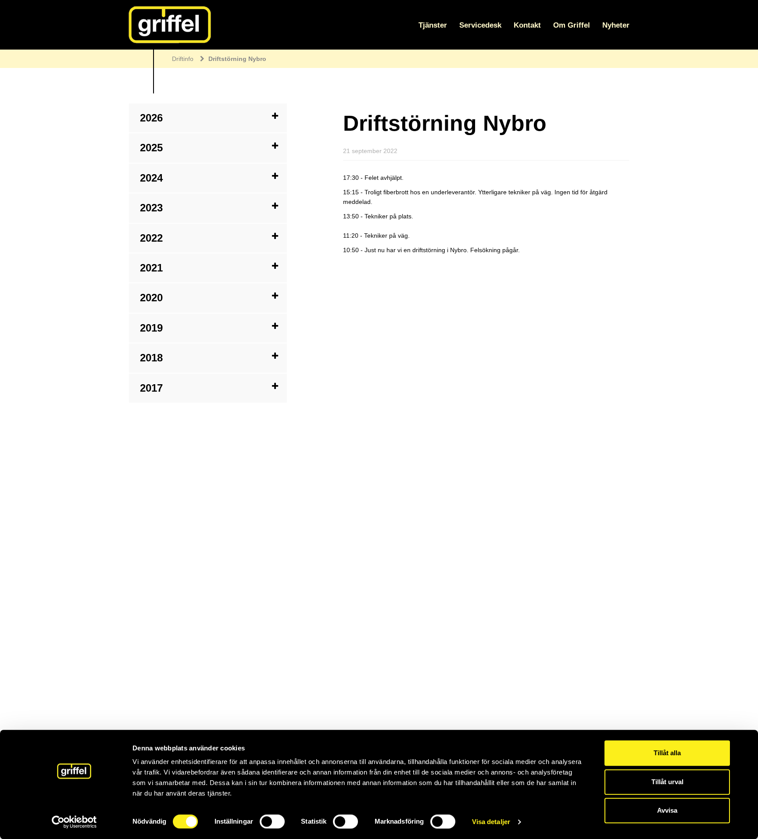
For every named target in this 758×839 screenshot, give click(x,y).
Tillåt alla (667, 753)
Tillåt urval (667, 781)
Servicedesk (480, 25)
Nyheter (615, 25)
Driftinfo (182, 58)
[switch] (272, 821)
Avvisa (667, 810)
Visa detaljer (491, 821)
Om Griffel (571, 25)
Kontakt (527, 25)
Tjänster (432, 25)
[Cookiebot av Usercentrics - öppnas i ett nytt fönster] (74, 821)
